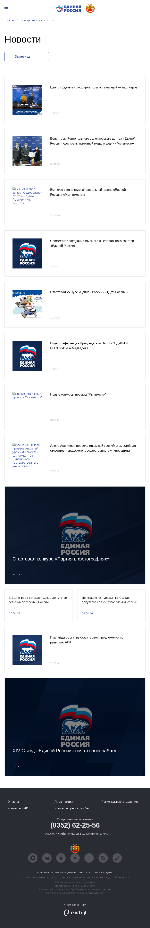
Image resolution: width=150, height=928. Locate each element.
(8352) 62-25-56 (75, 825)
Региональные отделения (119, 801)
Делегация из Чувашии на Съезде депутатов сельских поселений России (109, 600)
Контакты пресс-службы (71, 808)
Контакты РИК (17, 808)
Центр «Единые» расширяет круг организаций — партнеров (94, 87)
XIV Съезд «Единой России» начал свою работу (64, 750)
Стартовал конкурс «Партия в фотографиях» (61, 558)
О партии (14, 801)
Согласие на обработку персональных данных (75, 892)
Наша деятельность (32, 20)
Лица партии (63, 801)
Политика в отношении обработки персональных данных (75, 889)
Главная (9, 20)
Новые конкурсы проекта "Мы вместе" (78, 394)
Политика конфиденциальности (75, 885)
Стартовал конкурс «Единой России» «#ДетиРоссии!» (89, 292)
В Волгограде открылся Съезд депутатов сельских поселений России (38, 600)
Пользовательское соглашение (75, 882)
